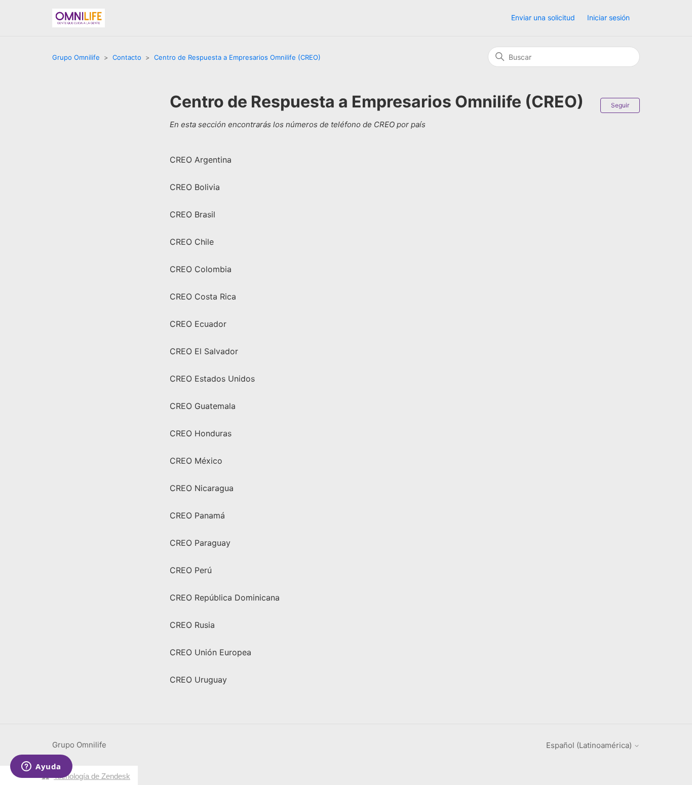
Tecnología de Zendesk (92, 776)
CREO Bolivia (195, 187)
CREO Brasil (192, 214)
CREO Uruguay (198, 680)
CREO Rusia (192, 625)
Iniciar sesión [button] (608, 17)
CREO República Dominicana (225, 597)
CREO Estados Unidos (212, 378)
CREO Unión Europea (210, 652)
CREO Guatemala (203, 406)
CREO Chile (192, 242)
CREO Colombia (201, 269)
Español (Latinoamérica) (590, 745)
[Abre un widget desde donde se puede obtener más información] (41, 767)
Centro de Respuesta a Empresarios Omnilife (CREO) (237, 57)
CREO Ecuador (198, 324)
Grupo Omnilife (76, 57)
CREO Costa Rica (203, 296)
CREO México (196, 461)
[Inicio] (78, 18)
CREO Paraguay (200, 543)
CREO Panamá (197, 515)
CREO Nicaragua (202, 488)
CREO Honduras (201, 433)
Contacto (126, 57)
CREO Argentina (201, 160)
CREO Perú (191, 570)
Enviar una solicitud (543, 17)
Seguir (620, 105)
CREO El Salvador (204, 351)
